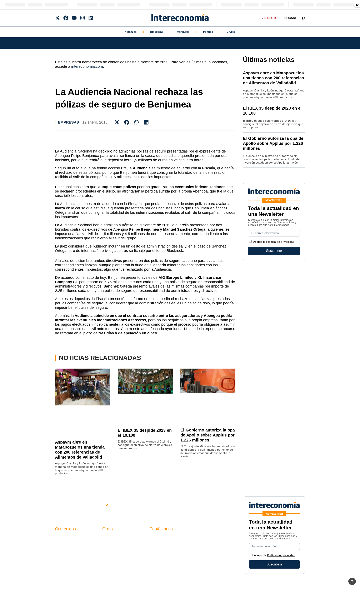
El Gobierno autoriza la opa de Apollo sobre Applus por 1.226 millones (207, 435)
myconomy (63, 537)
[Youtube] (74, 17)
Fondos (208, 31)
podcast (289, 18)
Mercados (183, 31)
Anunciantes (64, 544)
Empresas (156, 31)
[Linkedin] (90, 17)
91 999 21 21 (159, 546)
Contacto (109, 537)
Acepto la (273, 241)
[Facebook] (65, 17)
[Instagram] (82, 17)
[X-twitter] (57, 17)
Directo (271, 18)
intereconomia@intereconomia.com (175, 539)
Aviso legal (110, 544)
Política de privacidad (280, 241)
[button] (116, 122)
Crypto (231, 31)
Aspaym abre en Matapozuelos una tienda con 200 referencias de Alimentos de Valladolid (273, 78)
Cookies (108, 558)
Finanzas (130, 31)
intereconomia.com (87, 66)
